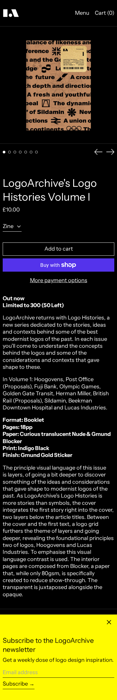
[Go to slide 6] (31, 152)
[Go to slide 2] (9, 152)
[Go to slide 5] (25, 152)
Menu (82, 13)
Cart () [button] (104, 13)
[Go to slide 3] (15, 152)
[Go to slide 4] (20, 152)
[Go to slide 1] (4, 152)
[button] (58, 85)
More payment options (58, 280)
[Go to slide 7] (36, 152)
